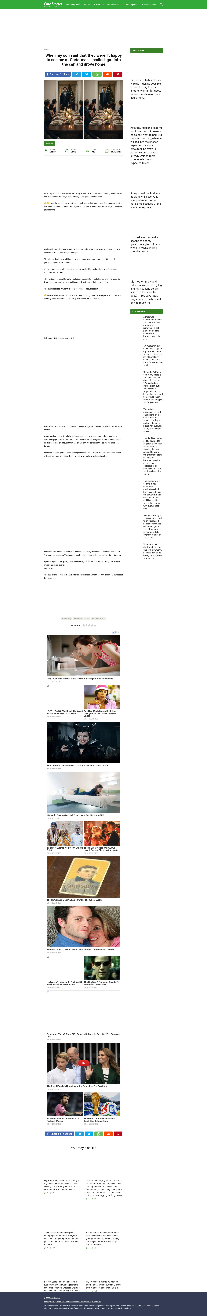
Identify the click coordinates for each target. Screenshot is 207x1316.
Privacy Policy (49, 1302)
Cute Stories (53, 3)
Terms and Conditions (64, 1302)
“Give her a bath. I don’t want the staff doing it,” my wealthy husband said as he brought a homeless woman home (152, 551)
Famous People (113, 4)
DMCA (88, 1302)
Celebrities (99, 4)
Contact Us (96, 1302)
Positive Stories (149, 4)
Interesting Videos (131, 4)
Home (46, 49)
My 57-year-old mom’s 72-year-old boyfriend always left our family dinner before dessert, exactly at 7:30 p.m (103, 1285)
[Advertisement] (103, 30)
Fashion (49, 144)
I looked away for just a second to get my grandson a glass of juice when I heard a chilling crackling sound (145, 244)
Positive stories (99, 619)
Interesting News (73, 4)
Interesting (67, 619)
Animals (87, 4)
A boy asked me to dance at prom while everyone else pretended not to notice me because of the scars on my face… (145, 200)
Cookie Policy (79, 1302)
